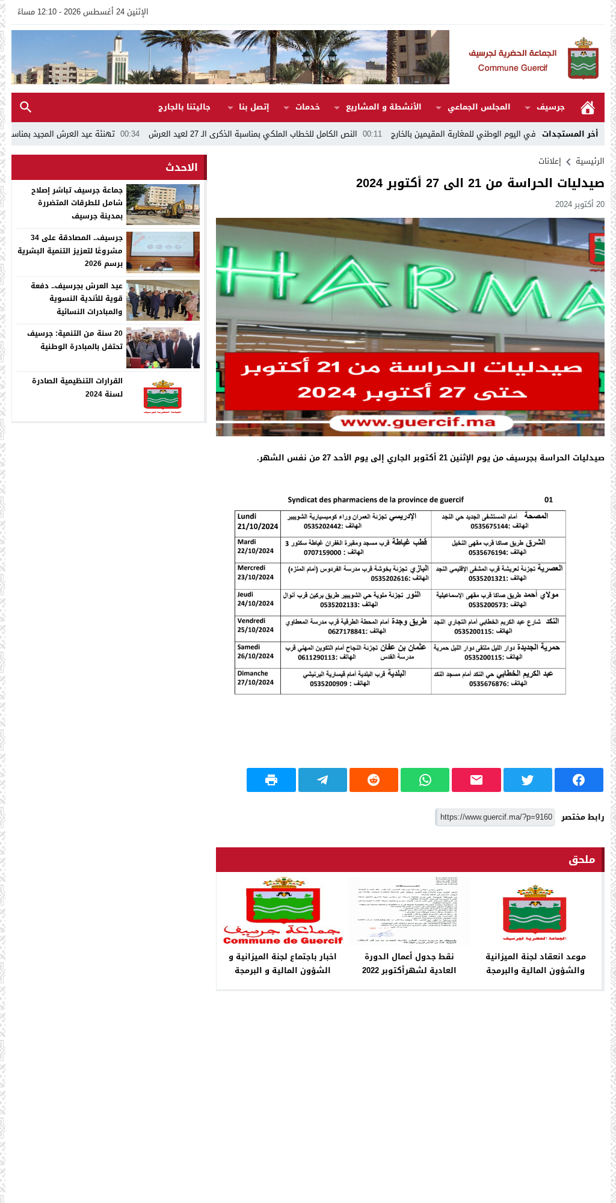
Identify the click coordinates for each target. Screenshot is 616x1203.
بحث (25, 107)
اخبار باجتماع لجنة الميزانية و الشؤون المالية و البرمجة (283, 963)
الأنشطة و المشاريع (384, 106)
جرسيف (551, 106)
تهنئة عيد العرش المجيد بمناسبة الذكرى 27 (93, 133)
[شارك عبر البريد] (476, 780)
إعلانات (549, 161)
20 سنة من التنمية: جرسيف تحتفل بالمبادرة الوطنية (75, 340)
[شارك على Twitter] (528, 780)
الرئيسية (588, 107)
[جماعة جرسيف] (527, 59)
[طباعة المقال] (271, 780)
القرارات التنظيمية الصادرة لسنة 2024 (77, 387)
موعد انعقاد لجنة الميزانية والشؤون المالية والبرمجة (535, 963)
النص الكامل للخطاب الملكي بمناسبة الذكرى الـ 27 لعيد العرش (304, 133)
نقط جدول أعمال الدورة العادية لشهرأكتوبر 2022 (409, 963)
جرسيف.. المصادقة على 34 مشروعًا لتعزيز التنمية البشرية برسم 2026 (70, 250)
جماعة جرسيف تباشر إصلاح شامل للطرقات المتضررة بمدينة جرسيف (77, 203)
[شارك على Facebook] (579, 780)
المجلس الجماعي (479, 106)
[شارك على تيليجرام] (322, 780)
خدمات (307, 106)
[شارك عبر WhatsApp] (425, 780)
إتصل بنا (254, 106)
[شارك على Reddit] (374, 780)
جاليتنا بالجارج (184, 106)
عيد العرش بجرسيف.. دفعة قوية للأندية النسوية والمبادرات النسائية (77, 298)
